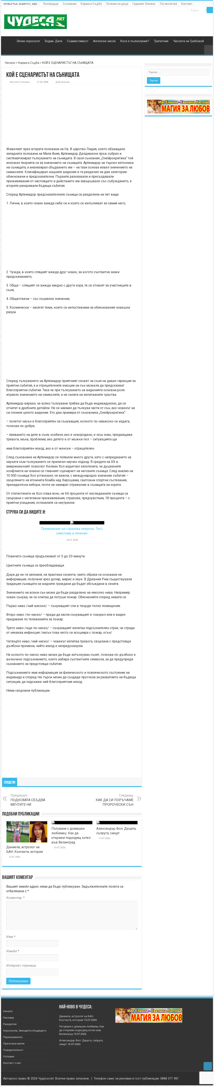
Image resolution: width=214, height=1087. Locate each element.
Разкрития (10, 1024)
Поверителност (13, 1050)
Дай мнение (62, 82)
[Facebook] (197, 1078)
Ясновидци (51, 3)
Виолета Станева (19, 82)
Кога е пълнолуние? (134, 41)
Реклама (8, 1017)
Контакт (186, 3)
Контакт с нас (12, 1062)
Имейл (12, 951)
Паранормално (13, 1037)
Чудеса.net (46, 1078)
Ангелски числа (104, 41)
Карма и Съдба (91, 3)
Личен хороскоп (28, 41)
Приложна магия (13, 1043)
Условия (8, 1056)
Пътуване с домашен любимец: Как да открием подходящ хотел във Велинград (81, 1030)
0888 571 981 (169, 1078)
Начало (8, 40)
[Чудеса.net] (35, 21)
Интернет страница (21, 966)
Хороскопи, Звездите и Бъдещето (24, 1030)
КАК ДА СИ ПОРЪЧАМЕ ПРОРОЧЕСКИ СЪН (114, 800)
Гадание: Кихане (143, 3)
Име (10, 937)
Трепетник (161, 41)
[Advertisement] (71, 116)
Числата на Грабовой (188, 41)
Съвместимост (77, 41)
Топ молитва (168, 3)
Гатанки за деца (117, 3)
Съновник (69, 3)
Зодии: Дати (53, 41)
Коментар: (15, 898)
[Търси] (210, 10)
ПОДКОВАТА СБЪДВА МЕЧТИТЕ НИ (27, 800)
